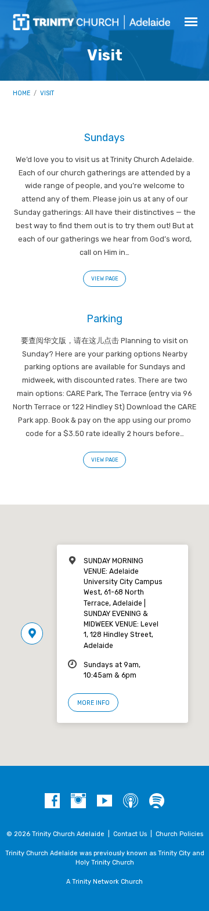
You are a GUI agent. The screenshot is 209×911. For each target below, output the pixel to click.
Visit (47, 93)
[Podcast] (130, 801)
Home (21, 93)
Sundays (104, 137)
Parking (104, 318)
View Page (104, 279)
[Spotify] (156, 801)
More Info (93, 703)
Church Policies (179, 834)
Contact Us (130, 834)
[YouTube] (104, 801)
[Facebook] (52, 801)
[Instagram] (78, 801)
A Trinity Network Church (104, 881)
